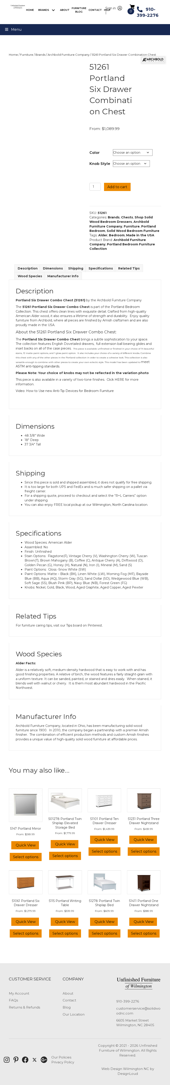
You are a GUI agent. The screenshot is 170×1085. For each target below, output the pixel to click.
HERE (119, 380)
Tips (69, 625)
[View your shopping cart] (132, 6)
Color (94, 153)
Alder (102, 235)
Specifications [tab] (101, 268)
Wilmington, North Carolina (113, 505)
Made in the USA (140, 235)
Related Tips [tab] (129, 268)
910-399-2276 (127, 1001)
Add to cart (117, 187)
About (68, 993)
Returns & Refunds (24, 1007)
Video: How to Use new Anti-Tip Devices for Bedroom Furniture (65, 391)
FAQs (13, 1000)
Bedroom (117, 235)
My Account (19, 993)
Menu (16, 29)
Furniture (26, 54)
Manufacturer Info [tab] (63, 276)
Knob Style (99, 164)
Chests (127, 217)
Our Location (74, 1014)
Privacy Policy (62, 1062)
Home (13, 54)
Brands (40, 54)
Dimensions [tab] (53, 268)
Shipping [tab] (75, 268)
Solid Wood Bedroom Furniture (133, 231)
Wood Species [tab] (30, 276)
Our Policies (61, 1057)
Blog (67, 1007)
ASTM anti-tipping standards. (38, 366)
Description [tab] (28, 268)
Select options (25, 857)
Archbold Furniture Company (68, 54)
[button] (53, 10)
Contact (69, 1000)
